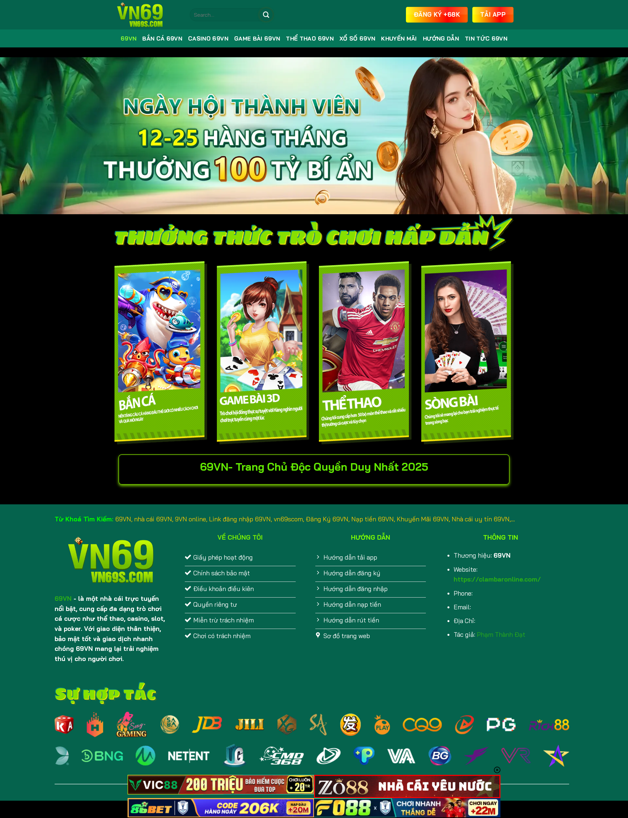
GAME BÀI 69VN (257, 38)
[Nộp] (265, 14)
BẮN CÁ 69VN (162, 38)
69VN (128, 38)
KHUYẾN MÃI (399, 38)
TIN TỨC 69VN (486, 38)
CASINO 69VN (208, 38)
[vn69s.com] (147, 14)
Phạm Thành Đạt (501, 634)
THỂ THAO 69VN (310, 38)
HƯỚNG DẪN (441, 38)
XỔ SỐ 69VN (357, 38)
